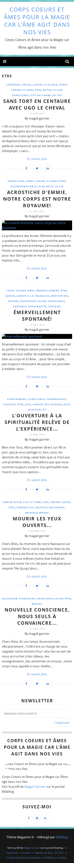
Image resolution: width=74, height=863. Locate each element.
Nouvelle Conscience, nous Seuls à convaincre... (37, 616)
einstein (9, 404)
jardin (10, 295)
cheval (27, 84)
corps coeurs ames (20, 290)
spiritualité (37, 409)
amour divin (12, 502)
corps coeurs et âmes (42, 181)
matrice (42, 507)
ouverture (28, 301)
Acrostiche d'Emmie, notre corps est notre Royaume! (37, 199)
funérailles (25, 507)
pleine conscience (51, 301)
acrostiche (16, 181)
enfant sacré (60, 502)
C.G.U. (60, 852)
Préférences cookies (56, 857)
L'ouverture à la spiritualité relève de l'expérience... (37, 422)
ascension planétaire (18, 598)
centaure (13, 84)
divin (59, 598)
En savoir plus (37, 159)
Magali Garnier (35, 787)
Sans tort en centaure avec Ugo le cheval (37, 104)
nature (13, 301)
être (38, 89)
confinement (17, 399)
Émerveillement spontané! (37, 315)
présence (20, 306)
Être (63, 181)
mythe (47, 89)
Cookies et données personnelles (23, 857)
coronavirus (56, 399)
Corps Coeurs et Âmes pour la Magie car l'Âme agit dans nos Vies (37, 20)
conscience (36, 399)
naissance (57, 507)
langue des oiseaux (47, 404)
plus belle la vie (51, 186)
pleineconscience (23, 186)
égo (46, 502)
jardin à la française (33, 295)
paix (67, 404)
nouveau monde (37, 512)
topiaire (54, 306)
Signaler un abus (44, 852)
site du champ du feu (46, 95)
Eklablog (62, 837)
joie (28, 404)
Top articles (13, 852)
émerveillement (47, 290)
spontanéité (37, 306)
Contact (27, 852)
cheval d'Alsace (45, 84)
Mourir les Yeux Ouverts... (37, 521)
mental (37, 603)
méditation (59, 295)
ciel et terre (32, 502)
